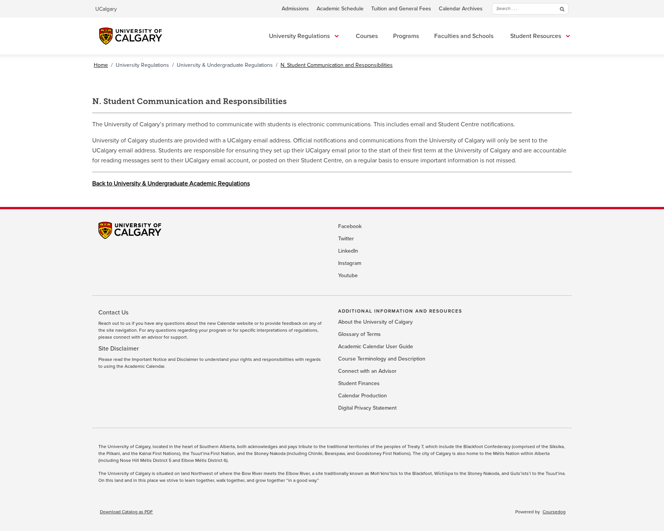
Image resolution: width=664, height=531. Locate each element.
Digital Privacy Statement (367, 408)
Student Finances (359, 383)
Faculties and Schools (463, 36)
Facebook (350, 226)
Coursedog (554, 512)
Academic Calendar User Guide (375, 346)
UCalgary (106, 9)
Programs (406, 36)
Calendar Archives (461, 9)
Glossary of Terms (359, 334)
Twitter (346, 239)
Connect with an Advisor (367, 371)
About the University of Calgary (375, 322)
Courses (367, 36)
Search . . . (506, 9)
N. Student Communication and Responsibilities (337, 65)
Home (101, 65)
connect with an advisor (138, 337)
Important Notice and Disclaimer (165, 359)
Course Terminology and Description (381, 359)
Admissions (295, 9)
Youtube (348, 275)
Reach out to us (114, 323)
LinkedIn (348, 251)
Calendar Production (362, 396)
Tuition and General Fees (401, 9)
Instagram (349, 263)
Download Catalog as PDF (126, 512)
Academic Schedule (340, 9)
